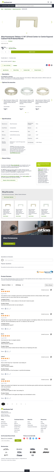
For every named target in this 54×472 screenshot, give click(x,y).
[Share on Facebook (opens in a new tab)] (5, 308)
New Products (4, 423)
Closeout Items (4, 425)
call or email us (26, 176)
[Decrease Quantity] (2, 51)
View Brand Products (9, 243)
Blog (42, 421)
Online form (40, 170)
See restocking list (15, 165)
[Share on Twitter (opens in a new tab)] (8, 308)
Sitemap (14, 460)
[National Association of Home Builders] (33, 455)
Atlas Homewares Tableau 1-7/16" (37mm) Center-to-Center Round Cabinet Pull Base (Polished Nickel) (42, 102)
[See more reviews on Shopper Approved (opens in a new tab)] (10, 308)
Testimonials (30, 425)
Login (15, 421)
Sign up (18, 440)
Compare (15, 65)
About (29, 421)
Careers (29, 423)
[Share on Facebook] (47, 65)
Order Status (17, 430)
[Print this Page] (52, 65)
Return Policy (16, 70)
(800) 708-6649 (11, 5)
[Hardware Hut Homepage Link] (7, 2)
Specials (3, 426)
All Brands (3, 421)
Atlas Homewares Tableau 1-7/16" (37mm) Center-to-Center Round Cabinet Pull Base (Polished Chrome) (27, 102)
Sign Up (16, 423)
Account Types (44, 425)
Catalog (42, 423)
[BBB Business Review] (33, 452)
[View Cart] (48, 2)
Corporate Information (32, 426)
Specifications (6, 70)
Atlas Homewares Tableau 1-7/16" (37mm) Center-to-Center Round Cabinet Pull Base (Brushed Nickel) (11, 102)
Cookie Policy (9, 460)
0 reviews (10, 41)
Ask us (14, 61)
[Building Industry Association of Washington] (19, 455)
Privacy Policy (3, 460)
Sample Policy (17, 426)
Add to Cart (32, 52)
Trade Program (44, 426)
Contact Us (16, 428)
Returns (16, 431)
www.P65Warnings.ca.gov (15, 152)
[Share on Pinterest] (49, 65)
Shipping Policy (17, 425)
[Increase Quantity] (9, 51)
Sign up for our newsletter (6, 438)
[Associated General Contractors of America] (6, 455)
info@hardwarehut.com (6, 412)
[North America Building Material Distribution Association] (46, 452)
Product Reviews (37, 70)
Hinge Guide (43, 428)
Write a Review (49, 285)
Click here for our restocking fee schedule (10, 176)
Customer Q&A (27, 70)
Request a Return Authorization (9, 180)
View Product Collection (8, 197)
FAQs (42, 430)
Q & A (42, 431)
